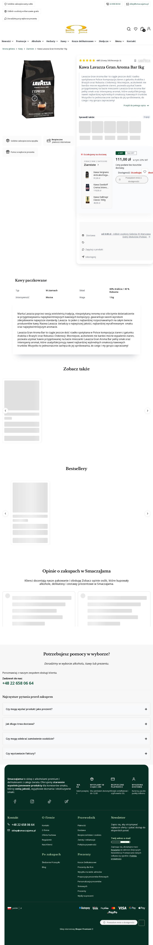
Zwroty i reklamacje (86, 839)
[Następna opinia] (148, 608)
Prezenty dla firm (85, 867)
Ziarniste (30, 49)
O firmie (45, 830)
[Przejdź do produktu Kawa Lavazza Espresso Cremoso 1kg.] (21, 406)
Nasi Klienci (47, 844)
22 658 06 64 (115, 4)
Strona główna (8, 49)
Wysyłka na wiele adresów (90, 872)
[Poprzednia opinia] (5, 608)
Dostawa (82, 830)
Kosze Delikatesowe (87, 862)
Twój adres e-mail (120, 838)
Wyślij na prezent (85, 895)
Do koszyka (22, 438)
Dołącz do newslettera (124, 842)
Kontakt (45, 825)
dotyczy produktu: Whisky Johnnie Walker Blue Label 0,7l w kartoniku (41, 619)
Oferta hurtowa (49, 835)
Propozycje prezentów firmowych (93, 876)
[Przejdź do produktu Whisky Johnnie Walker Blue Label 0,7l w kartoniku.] (30, 509)
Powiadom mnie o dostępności (134, 179)
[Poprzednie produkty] (5, 411)
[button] (144, 171)
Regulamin (47, 839)
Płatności (82, 825)
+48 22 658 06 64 (17, 683)
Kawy (20, 49)
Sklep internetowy (75, 929)
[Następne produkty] (148, 411)
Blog (44, 867)
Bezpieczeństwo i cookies (89, 835)
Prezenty (82, 891)
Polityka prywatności (87, 844)
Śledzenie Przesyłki (51, 862)
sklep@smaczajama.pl (139, 4)
